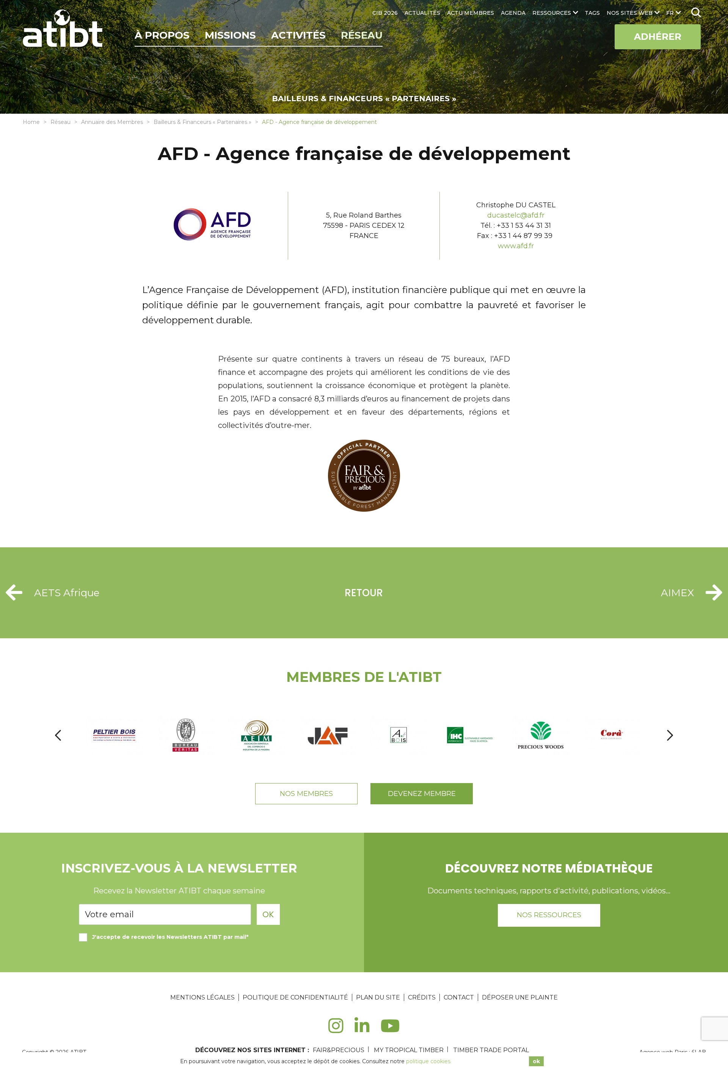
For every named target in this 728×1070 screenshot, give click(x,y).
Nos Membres (306, 794)
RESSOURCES (551, 12)
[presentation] (58, 735)
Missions (230, 35)
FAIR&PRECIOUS (338, 1050)
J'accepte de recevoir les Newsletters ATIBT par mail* (170, 937)
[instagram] (335, 1030)
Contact (459, 997)
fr (670, 12)
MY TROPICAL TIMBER (409, 1050)
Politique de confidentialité (295, 997)
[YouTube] (390, 1030)
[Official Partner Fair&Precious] (364, 509)
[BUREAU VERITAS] (186, 735)
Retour (364, 593)
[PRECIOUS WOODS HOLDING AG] (541, 735)
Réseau (362, 35)
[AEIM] (257, 735)
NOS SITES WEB (630, 12)
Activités (298, 35)
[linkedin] (362, 1030)
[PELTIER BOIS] (115, 735)
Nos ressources (549, 915)
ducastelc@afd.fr (515, 215)
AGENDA (513, 12)
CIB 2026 (385, 12)
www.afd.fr (516, 246)
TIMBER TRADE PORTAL (491, 1050)
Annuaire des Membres (112, 122)
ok (536, 1061)
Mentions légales (202, 997)
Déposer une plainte (520, 997)
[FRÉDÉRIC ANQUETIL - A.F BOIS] (399, 735)
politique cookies (428, 1061)
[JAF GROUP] (328, 735)
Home (31, 122)
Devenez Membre (422, 794)
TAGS (592, 12)
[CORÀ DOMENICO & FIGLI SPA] (612, 735)
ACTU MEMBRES (470, 12)
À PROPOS (162, 35)
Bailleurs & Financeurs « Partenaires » (202, 122)
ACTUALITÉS (422, 12)
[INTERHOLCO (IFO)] (470, 735)
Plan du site (378, 997)
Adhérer (657, 36)
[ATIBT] (63, 29)
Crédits (422, 997)
